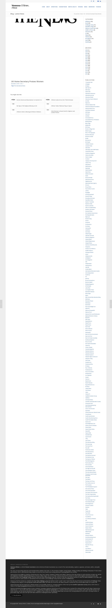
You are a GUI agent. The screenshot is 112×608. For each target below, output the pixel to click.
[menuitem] (43, 6)
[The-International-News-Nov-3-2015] (45, 49)
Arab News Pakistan (90, 110)
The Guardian (88, 464)
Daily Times (88, 172)
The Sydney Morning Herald (91, 496)
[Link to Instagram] (93, 1)
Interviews (87, 31)
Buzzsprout (88, 140)
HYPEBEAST (88, 258)
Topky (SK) (87, 511)
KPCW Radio (88, 286)
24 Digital (87, 84)
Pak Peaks (87, 360)
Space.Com (88, 421)
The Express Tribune (90, 459)
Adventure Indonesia (90, 93)
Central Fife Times (89, 151)
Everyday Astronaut (90, 198)
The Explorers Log (89, 457)
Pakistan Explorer (89, 355)
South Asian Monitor (90, 416)
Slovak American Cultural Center (92, 412)
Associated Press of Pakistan (92, 119)
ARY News (87, 112)
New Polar (87, 326)
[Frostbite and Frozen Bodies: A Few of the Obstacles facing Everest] (1, 304)
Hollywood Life (88, 256)
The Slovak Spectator (90, 490)
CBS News (87, 147)
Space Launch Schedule (90, 425)
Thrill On (87, 507)
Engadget (87, 192)
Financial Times (88, 211)
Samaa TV (87, 394)
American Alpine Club (90, 104)
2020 (86, 60)
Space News (88, 427)
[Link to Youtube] (98, 1)
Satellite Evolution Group (91, 396)
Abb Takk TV (88, 88)
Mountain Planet (89, 301)
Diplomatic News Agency (91, 183)
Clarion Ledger (88, 157)
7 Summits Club (88, 82)
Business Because (89, 134)
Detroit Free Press (89, 179)
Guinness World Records (91, 245)
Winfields (87, 533)
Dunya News (88, 187)
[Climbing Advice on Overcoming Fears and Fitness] (111, 304)
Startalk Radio (88, 434)
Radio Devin (88, 381)
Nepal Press (88, 323)
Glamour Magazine (89, 237)
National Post (88, 312)
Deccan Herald (88, 177)
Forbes (87, 220)
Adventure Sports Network (91, 99)
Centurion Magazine (90, 153)
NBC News (87, 319)
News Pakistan (88, 328)
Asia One (87, 114)
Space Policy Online (89, 429)
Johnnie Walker (88, 282)
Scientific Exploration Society (79, 584)
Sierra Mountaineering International (90, 406)
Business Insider (89, 136)
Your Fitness (88, 548)
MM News (87, 299)
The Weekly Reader (89, 501)
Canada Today (88, 146)
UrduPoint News (89, 522)
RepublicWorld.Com (89, 384)
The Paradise (88, 485)
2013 (86, 72)
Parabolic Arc (88, 362)
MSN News (87, 303)
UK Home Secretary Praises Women (27, 81)
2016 (86, 67)
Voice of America (89, 526)
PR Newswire (88, 373)
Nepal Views (88, 325)
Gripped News (88, 243)
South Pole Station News (91, 420)
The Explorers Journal (90, 455)
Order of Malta (88, 347)
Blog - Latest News (17, 14)
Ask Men (87, 116)
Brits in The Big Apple (90, 132)
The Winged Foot (89, 503)
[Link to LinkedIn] (100, 1)
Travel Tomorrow (89, 515)
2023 (86, 55)
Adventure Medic (89, 97)
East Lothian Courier (90, 188)
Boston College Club (90, 129)
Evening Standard (89, 194)
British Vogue (88, 131)
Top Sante (87, 513)
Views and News (89, 524)
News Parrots (88, 330)
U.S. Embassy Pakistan (90, 518)
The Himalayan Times (90, 470)
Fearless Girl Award (89, 209)
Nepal (86, 35)
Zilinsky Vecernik (89, 550)
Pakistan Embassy (89, 353)
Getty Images (88, 233)
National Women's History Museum (91, 316)
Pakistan (87, 36)
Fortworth (87, 222)
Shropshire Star (89, 403)
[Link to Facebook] (91, 1)
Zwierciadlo (88, 552)
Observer (87, 345)
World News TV (88, 541)
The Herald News (89, 466)
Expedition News (89, 200)
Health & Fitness (89, 30)
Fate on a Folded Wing (90, 207)
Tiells (86, 509)
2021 (86, 58)
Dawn (86, 175)
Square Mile (88, 433)
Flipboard (87, 217)
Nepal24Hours (88, 321)
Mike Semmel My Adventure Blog (92, 297)
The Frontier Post (89, 463)
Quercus (87, 379)
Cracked (87, 159)
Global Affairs (88, 239)
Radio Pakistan (88, 383)
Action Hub (87, 91)
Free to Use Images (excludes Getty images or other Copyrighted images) (47, 603)
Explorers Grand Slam (90, 28)
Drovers (87, 185)
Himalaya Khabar (89, 252)
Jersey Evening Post (89, 280)
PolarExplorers (88, 369)
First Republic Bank (89, 215)
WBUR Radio (88, 531)
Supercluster (88, 436)
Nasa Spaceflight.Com (90, 306)
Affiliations (88, 21)
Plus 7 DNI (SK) (88, 368)
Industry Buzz (88, 265)
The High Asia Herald (90, 468)
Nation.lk (87, 308)
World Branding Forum (90, 537)
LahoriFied (87, 288)
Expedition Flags (89, 26)
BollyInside (87, 125)
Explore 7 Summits (89, 202)
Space (86, 40)
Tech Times (88, 440)
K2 (21, 83)
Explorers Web (88, 203)
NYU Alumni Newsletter (90, 343)
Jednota (87, 278)
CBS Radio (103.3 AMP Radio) (91, 149)
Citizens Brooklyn (89, 155)
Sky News (87, 410)
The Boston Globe (89, 449)
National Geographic (90, 310)
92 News (87, 86)
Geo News (87, 232)
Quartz (87, 377)
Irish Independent (89, 273)
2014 (86, 70)
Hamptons (87, 246)
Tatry (86, 438)
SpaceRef (87, 431)
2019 (86, 62)
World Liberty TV (89, 539)
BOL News (87, 127)
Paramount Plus (89, 364)
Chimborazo (70, 578)
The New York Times (90, 481)
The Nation (87, 479)
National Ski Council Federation (92, 314)
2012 (86, 74)
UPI (86, 520)
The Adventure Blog (89, 442)
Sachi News (88, 390)
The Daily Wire (88, 453)
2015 (86, 69)
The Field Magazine (89, 461)
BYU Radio (87, 142)
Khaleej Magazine (89, 284)
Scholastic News (89, 399)
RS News (87, 386)
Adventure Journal (89, 95)
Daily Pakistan (88, 170)
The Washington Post (90, 500)
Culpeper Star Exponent (90, 160)
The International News (19, 85)
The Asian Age (88, 444)
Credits (28, 603)
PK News (87, 366)
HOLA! (86, 254)
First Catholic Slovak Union (91, 213)
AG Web (87, 101)
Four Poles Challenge (39, 581)
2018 (86, 63)
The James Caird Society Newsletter (90, 474)
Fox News (87, 226)
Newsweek (88, 332)
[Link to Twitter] (96, 1)
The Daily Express (89, 451)
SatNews (87, 397)
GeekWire (87, 230)
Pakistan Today (89, 358)
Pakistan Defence (89, 351)
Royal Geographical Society (25, 586)
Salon (86, 392)
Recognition (88, 38)
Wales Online (88, 528)
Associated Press (89, 117)
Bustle (86, 138)
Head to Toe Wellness (90, 248)
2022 (86, 57)
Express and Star (89, 205)
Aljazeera (87, 102)
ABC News (87, 89)
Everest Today (88, 196)
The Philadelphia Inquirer (91, 486)
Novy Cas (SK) (88, 341)
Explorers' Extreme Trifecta (20, 576)
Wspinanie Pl (88, 543)
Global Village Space (90, 241)
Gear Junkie (88, 228)
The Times (87, 498)
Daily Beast (88, 164)
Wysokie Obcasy (89, 544)
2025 (86, 51)
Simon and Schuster (90, 408)
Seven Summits (88, 577)
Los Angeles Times (89, 289)
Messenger (88, 293)
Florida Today (88, 218)
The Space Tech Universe (91, 492)
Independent (88, 263)
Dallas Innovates (89, 174)
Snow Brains (88, 414)
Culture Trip (88, 162)
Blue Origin (87, 123)
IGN (86, 261)
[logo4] (20, 6)
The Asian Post (88, 446)
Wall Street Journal (89, 529)
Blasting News (88, 121)
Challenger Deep (89, 25)
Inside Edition (88, 269)
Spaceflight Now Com (90, 423)
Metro (86, 295)
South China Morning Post (91, 418)
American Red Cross (90, 108)
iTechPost (87, 274)
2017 (86, 65)
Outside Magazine (89, 349)
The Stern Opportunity (90, 494)
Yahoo (86, 546)
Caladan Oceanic (89, 144)
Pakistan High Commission (91, 356)
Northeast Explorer (89, 340)
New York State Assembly (91, 338)
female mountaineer (30, 567)
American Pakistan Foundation (92, 106)
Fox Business (88, 224)
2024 (86, 53)
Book (86, 23)
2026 (86, 50)
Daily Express (88, 166)
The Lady (87, 477)
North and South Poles (39, 582)
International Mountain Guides (92, 271)
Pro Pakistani (88, 375)
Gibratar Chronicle (89, 235)
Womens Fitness (89, 535)
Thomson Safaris (89, 505)
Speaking (87, 42)
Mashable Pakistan (89, 291)
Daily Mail (87, 168)
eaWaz (87, 190)
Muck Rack (87, 304)
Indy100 (87, 267)
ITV (86, 276)
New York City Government (91, 334)
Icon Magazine (88, 260)
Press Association (89, 371)
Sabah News (88, 388)
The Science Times (89, 488)
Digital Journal (88, 181)
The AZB (87, 448)
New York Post (88, 336)
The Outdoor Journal (90, 483)
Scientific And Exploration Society (93, 401)
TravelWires (88, 516)
